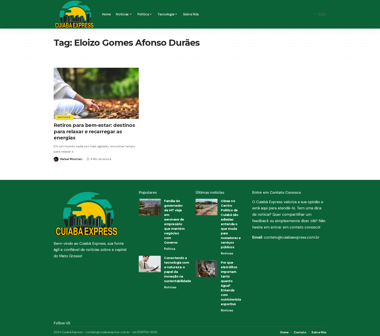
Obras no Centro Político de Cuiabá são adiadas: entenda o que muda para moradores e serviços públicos (231, 224)
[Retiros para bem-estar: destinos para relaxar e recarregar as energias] (96, 93)
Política (169, 249)
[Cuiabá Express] (74, 14)
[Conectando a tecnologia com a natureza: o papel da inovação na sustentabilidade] (150, 264)
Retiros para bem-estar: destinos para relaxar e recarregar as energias (94, 131)
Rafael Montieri (71, 159)
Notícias (64, 117)
